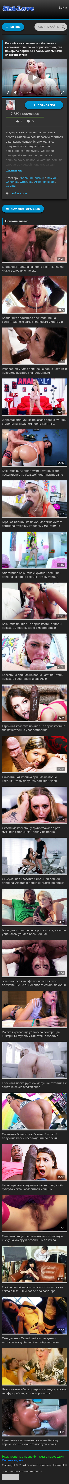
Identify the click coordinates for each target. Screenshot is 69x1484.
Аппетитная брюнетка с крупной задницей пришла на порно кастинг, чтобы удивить (31, 575)
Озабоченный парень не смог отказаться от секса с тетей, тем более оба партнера (32, 1289)
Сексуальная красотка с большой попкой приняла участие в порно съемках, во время (33, 881)
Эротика (26, 182)
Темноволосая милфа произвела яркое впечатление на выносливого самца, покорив (34, 983)
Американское (44, 182)
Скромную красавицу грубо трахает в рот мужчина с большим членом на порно (31, 830)
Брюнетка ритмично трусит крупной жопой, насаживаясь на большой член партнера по (32, 473)
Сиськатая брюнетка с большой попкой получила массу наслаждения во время (30, 1136)
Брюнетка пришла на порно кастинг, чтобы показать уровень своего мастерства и (32, 626)
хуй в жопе (19, 193)
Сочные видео (12, 1460)
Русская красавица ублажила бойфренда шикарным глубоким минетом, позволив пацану (31, 1034)
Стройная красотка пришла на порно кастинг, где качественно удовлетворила (33, 728)
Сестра (11, 186)
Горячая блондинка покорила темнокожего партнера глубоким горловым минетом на (32, 524)
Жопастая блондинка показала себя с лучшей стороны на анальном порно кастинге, (34, 422)
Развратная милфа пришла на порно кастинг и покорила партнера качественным (34, 371)
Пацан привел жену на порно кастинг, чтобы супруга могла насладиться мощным (33, 1187)
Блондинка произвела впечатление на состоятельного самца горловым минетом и (32, 320)
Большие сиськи (32, 178)
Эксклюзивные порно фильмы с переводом (33, 1457)
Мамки (51, 178)
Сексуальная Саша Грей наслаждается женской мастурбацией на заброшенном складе (30, 1340)
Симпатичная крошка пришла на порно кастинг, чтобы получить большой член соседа (29, 779)
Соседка (12, 182)
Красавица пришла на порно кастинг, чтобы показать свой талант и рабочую (32, 677)
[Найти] (63, 27)
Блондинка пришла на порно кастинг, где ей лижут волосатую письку (33, 269)
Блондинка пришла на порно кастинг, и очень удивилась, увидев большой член (34, 932)
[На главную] (18, 9)
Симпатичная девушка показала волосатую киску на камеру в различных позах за (32, 1238)
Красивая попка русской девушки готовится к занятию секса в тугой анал (34, 1085)
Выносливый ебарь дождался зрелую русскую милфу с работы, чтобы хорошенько (34, 1391)
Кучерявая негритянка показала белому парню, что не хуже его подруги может (30, 1442)
